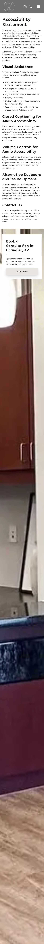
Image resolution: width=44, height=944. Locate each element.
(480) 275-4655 (24, 261)
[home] (8, 6)
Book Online (22, 271)
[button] (38, 6)
